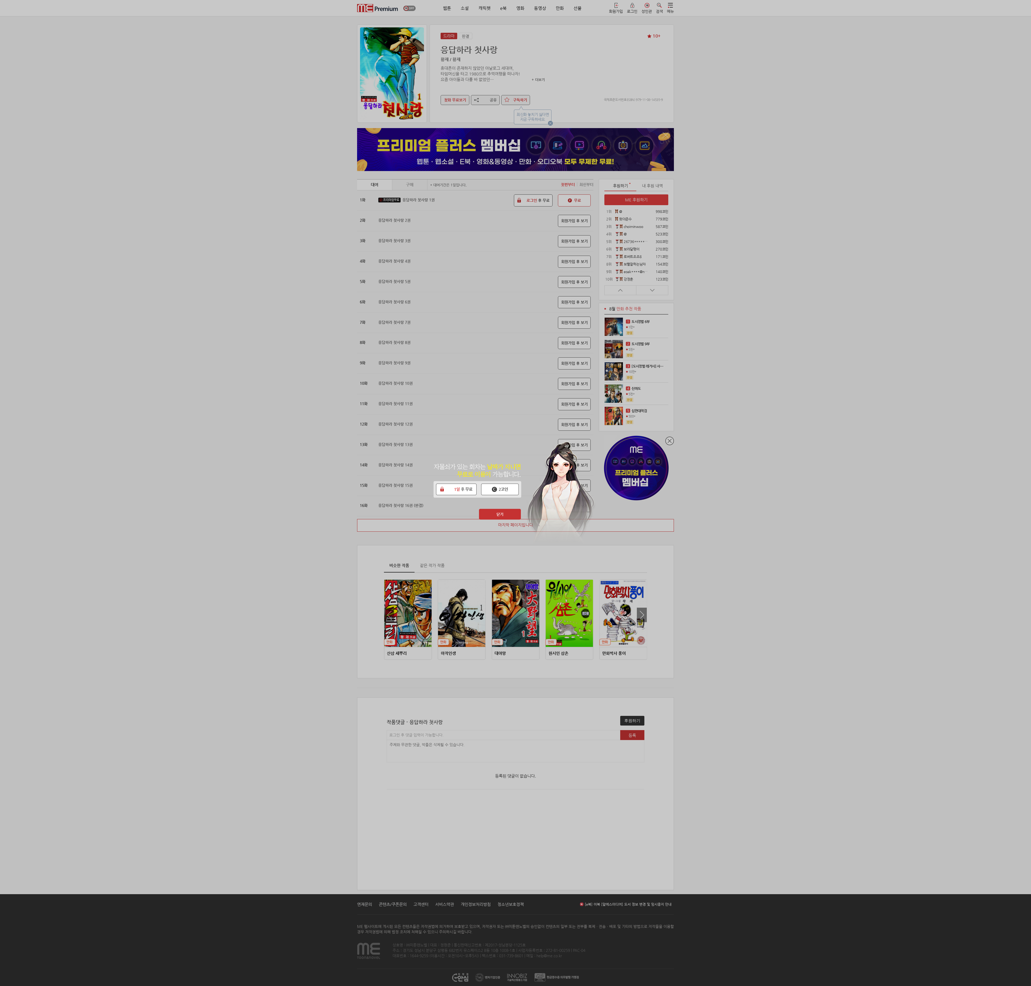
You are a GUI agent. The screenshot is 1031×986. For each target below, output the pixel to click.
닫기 (499, 514)
